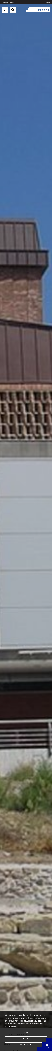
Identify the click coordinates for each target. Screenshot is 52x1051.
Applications (8, 2)
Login (47, 2)
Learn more (26, 1045)
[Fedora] (38, 8)
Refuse (26, 1039)
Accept (26, 1033)
